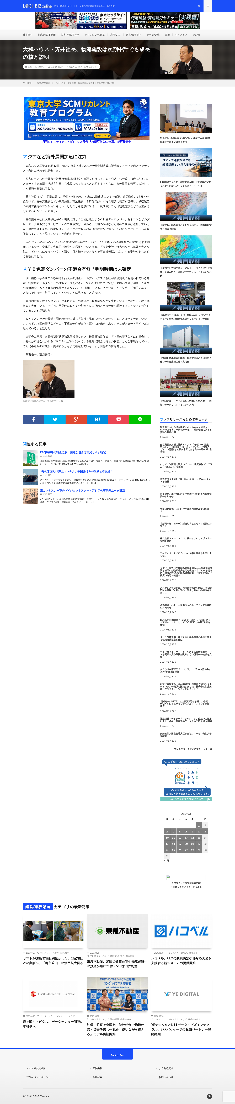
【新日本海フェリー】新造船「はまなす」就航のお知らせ (186, 524)
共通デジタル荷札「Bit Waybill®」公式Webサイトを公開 (185, 480)
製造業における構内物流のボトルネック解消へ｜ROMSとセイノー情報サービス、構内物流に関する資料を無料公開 (186, 430)
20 (186, 843)
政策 (167, 34)
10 (167, 837)
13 (186, 837)
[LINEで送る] (140, 419)
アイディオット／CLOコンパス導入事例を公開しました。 (186, 554)
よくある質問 (166, 1068)
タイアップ (181, 34)
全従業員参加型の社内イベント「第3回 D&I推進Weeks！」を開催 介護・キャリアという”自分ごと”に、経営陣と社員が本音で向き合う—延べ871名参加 (186, 448)
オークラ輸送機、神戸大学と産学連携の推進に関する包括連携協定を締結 (186, 638)
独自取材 (28, 34)
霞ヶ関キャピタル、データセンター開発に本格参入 (53, 1024)
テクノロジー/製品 (95, 34)
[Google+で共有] (76, 419)
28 (192, 850)
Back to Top (117, 1055)
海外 (80, 67)
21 (192, 843)
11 (173, 837)
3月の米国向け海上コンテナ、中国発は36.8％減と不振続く (76, 471)
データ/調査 (153, 34)
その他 (196, 34)
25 (173, 850)
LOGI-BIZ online (40, 1096)
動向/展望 (64, 953)
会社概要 (97, 1077)
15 (198, 837)
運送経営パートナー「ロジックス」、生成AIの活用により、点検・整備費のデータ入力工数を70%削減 (186, 719)
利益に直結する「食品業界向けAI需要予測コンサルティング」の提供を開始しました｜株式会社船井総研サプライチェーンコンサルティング (186, 686)
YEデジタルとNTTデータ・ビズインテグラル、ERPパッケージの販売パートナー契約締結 (181, 1029)
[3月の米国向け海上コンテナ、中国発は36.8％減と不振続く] (30, 477)
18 (173, 843)
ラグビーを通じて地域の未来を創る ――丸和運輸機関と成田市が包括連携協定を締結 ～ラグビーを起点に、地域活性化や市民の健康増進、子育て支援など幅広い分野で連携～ (186, 572)
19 (179, 843)
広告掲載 (97, 1068)
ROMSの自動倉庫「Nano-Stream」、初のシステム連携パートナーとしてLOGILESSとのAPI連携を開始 (185, 622)
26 (179, 850)
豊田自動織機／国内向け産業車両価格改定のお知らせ (186, 510)
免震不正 (73, 67)
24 (167, 850)
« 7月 (166, 860)
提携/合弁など (126, 1019)
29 (198, 850)
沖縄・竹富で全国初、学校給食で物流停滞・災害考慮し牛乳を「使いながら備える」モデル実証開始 (115, 1029)
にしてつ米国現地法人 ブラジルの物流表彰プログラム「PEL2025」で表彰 (186, 465)
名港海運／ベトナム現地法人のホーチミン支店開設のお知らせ (186, 606)
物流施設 (130, 956)
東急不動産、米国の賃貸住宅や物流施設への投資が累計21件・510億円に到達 (117, 963)
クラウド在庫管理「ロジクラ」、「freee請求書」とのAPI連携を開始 (185, 670)
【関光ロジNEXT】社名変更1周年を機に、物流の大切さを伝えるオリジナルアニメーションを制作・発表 (186, 704)
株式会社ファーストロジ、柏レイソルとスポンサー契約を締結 (186, 539)
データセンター (47, 1016)
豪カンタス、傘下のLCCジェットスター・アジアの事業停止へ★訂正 (82, 490)
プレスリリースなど (49, 953)
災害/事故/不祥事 (70, 34)
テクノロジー (160, 1019)
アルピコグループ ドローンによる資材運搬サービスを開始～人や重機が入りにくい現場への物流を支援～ (186, 654)
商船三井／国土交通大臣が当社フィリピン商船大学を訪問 (186, 734)
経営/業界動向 (133, 34)
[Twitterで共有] (55, 419)
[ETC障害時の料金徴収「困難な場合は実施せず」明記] (30, 458)
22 (198, 843)
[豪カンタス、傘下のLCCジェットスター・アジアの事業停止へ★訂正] (30, 496)
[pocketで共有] (118, 419)
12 (179, 837)
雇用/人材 (115, 34)
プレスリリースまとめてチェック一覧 (193, 749)
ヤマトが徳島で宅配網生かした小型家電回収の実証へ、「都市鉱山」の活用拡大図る (53, 960)
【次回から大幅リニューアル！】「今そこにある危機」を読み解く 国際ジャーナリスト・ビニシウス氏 (186, 271)
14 (192, 837)
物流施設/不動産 (47, 34)
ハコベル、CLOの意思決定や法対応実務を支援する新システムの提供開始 (181, 960)
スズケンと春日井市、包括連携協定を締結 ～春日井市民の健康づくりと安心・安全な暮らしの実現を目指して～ (186, 590)
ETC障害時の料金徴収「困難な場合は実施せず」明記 (73, 452)
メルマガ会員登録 (36, 1068)
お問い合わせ (166, 1077)
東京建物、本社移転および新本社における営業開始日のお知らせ (186, 495)
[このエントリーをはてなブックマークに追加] (97, 419)
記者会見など (90, 67)
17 (167, 843)
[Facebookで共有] (33, 419)
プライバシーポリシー (38, 1077)
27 (186, 850)
